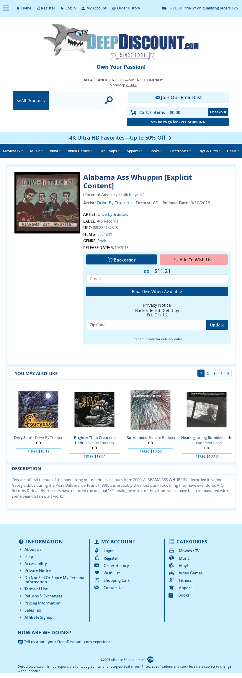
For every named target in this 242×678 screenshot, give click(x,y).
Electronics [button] (179, 150)
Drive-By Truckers (114, 202)
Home (25, 8)
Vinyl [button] (54, 150)
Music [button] (35, 150)
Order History (128, 8)
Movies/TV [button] (11, 150)
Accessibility (35, 563)
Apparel (186, 587)
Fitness (185, 580)
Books (183, 595)
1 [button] (201, 373)
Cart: (159, 112)
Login (109, 550)
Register (48, 8)
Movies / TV (189, 550)
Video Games (190, 573)
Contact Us (113, 587)
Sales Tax (32, 610)
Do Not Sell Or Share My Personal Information (55, 580)
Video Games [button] (79, 150)
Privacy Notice (37, 570)
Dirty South (24, 437)
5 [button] (228, 373)
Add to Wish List (196, 259)
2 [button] (208, 373)
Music (184, 558)
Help (28, 556)
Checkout (218, 112)
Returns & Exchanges (43, 596)
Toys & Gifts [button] (208, 150)
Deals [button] (231, 150)
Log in (70, 8)
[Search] (109, 100)
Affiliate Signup (38, 617)
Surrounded (137, 437)
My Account (96, 8)
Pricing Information (42, 603)
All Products (33, 100)
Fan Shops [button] (108, 150)
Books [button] (154, 150)
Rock (101, 241)
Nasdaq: (123, 85)
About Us (32, 549)
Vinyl (183, 565)
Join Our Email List (181, 97)
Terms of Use (36, 589)
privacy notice (157, 305)
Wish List (112, 573)
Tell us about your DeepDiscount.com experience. (68, 641)
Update (217, 325)
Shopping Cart (117, 580)
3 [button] (214, 373)
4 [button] (221, 373)
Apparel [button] (133, 150)
